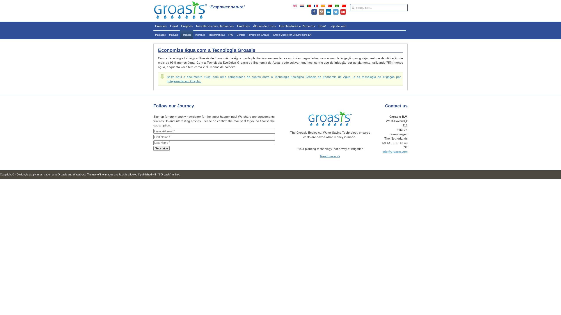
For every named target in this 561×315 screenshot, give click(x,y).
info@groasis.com (395, 151)
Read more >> (330, 156)
